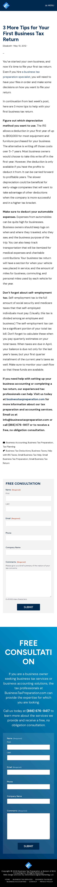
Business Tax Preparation (40, 442)
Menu (51, 5)
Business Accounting (16, 442)
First (7, 493)
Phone (8, 533)
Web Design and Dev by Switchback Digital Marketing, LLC (28, 875)
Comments (16, 562)
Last (7, 504)
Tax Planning (9, 446)
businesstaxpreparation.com (26, 399)
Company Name (13, 547)
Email (13, 518)
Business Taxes (39, 450)
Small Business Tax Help (30, 454)
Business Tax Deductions (18, 450)
